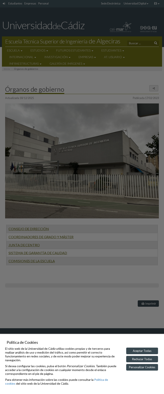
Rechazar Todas (142, 359)
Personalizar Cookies (142, 367)
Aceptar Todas (142, 350)
